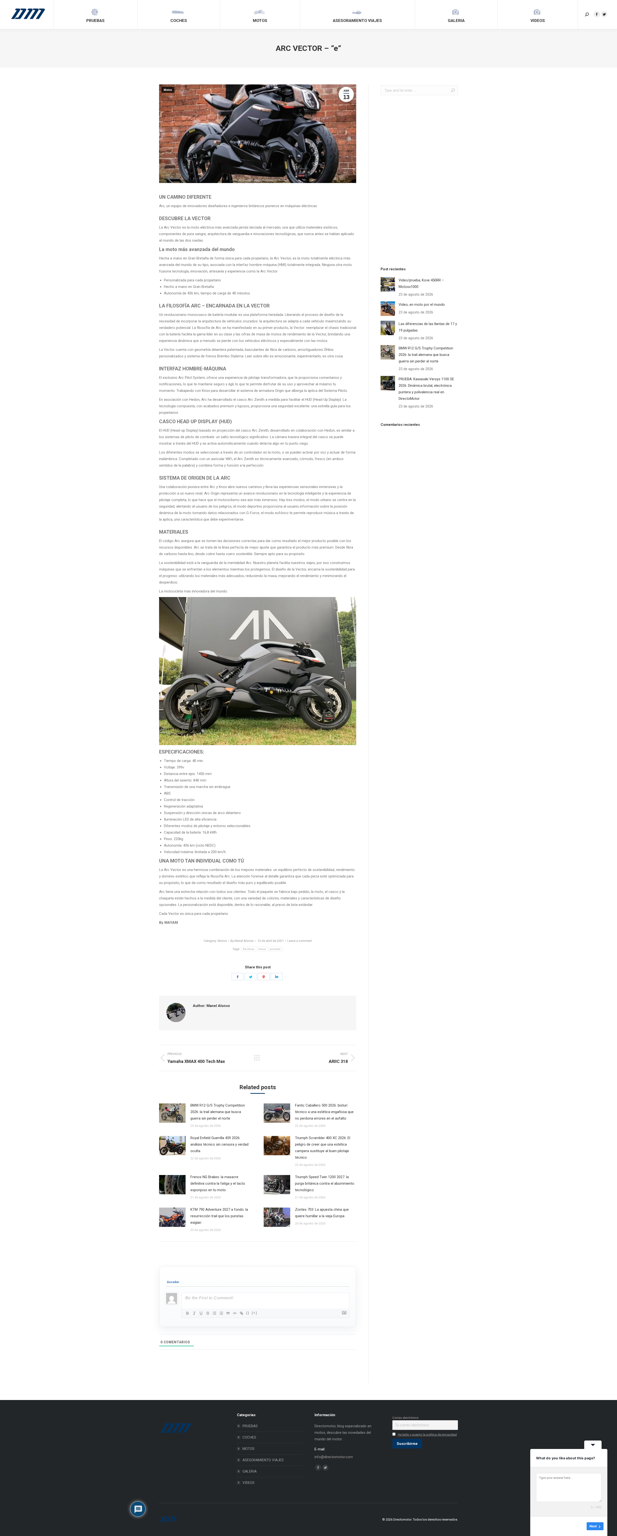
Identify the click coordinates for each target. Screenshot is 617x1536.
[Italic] (194, 1313)
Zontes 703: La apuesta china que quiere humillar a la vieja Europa (322, 1212)
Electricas (248, 949)
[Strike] (207, 1313)
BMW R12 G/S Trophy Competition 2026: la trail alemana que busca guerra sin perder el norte (217, 1112)
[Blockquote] (228, 1313)
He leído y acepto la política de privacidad (427, 1434)
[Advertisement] (417, 179)
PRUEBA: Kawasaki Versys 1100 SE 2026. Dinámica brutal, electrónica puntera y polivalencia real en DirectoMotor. (426, 389)
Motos (168, 90)
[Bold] (187, 1313)
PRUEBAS (250, 1426)
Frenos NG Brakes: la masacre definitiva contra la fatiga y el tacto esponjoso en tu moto (217, 1183)
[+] (254, 1313)
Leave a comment (299, 941)
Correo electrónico (405, 1418)
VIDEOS (248, 1483)
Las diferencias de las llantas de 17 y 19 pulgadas (428, 327)
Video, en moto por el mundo (422, 304)
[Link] (241, 1313)
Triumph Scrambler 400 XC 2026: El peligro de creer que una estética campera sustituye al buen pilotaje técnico (322, 1148)
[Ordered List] (214, 1313)
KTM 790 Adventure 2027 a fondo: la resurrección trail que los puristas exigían (219, 1216)
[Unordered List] (221, 1313)
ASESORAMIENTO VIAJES (263, 1460)
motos (262, 949)
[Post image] (172, 1113)
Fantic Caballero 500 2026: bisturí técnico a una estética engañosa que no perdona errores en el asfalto (324, 1112)
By (242, 941)
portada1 (275, 949)
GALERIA (249, 1471)
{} (247, 1313)
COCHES (249, 1437)
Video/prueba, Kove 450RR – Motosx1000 (421, 283)
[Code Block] (234, 1313)
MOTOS (248, 1449)
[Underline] (201, 1313)
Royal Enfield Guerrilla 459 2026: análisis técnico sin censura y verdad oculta (219, 1144)
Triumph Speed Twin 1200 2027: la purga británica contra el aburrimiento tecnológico (324, 1183)
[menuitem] (96, 14)
